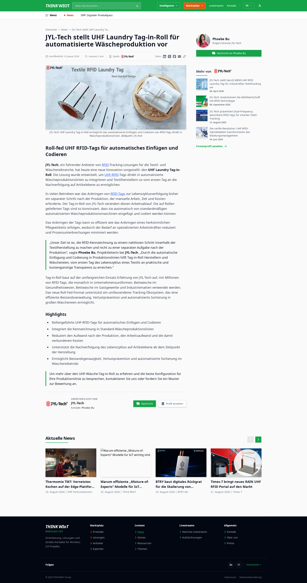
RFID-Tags (118, 194)
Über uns (232, 537)
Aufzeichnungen (192, 537)
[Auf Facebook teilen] (174, 56)
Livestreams (216, 5)
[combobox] (106, 5)
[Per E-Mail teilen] (179, 56)
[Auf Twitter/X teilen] (169, 56)
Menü (53, 15)
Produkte (98, 531)
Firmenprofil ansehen (209, 146)
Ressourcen (144, 543)
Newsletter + (254, 564)
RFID (105, 165)
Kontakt (231, 5)
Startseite (51, 29)
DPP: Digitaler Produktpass (97, 15)
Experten (98, 549)
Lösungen (99, 537)
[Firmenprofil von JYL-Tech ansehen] (127, 56)
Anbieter (98, 543)
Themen (142, 549)
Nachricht (147, 403)
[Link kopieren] (184, 56)
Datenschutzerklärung (250, 577)
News (70, 15)
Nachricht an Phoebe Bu (231, 53)
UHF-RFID (111, 175)
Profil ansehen (174, 403)
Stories (142, 537)
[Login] (260, 5)
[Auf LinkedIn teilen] (164, 56)
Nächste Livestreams (194, 531)
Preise (230, 543)
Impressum (230, 577)
